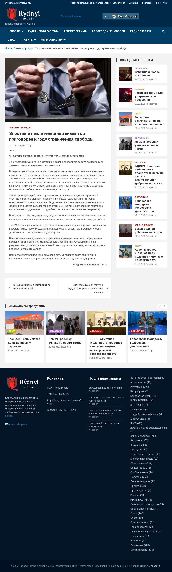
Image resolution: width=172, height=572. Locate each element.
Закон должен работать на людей (148, 230)
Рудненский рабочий (43, 31)
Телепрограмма (75, 31)
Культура (139, 89)
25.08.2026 (140, 187)
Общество (136, 467)
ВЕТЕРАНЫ (136, 405)
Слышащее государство (144, 504)
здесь (9, 415)
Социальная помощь (142, 508)
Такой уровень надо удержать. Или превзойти (149, 96)
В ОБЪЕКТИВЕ (141, 197)
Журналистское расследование (148, 427)
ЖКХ (133, 423)
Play (105, 16)
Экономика (136, 545)
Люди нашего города (142, 454)
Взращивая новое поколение (147, 73)
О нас (12, 39)
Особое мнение (139, 472)
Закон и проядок (19, 127)
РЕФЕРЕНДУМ (138, 499)
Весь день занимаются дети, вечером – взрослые (149, 121)
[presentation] (159, 306)
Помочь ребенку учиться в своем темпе (146, 145)
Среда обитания (139, 522)
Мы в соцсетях (51, 39)
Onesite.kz (154, 565)
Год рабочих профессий (144, 414)
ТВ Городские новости (108, 31)
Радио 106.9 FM (140, 31)
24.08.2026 (140, 264)
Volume (135, 16)
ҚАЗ (165, 3)
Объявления (119, 3)
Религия (135, 495)
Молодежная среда (141, 458)
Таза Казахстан (139, 526)
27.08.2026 (140, 104)
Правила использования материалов (89, 3)
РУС (157, 3)
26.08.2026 (140, 128)
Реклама (146, 3)
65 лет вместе (138, 382)
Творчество (137, 536)
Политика (136, 476)
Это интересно (138, 549)
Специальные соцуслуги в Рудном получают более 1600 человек (85, 288)
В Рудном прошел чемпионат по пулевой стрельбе (32, 286)
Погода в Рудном (71, 16)
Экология (135, 540)
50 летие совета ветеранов (146, 377)
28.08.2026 (140, 79)
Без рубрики (137, 391)
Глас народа (137, 409)
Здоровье (136, 440)
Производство (138, 490)
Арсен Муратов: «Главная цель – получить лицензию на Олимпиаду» (149, 255)
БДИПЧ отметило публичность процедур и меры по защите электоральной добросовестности (105, 346)
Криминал (136, 445)
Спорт (138, 114)
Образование (141, 68)
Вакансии (133, 3)
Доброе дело (138, 418)
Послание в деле (140, 481)
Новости (14, 31)
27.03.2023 (14, 145)
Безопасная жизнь (141, 395)
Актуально (140, 162)
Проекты (27, 39)
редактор (27, 145)
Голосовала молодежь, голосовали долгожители (144, 206)
